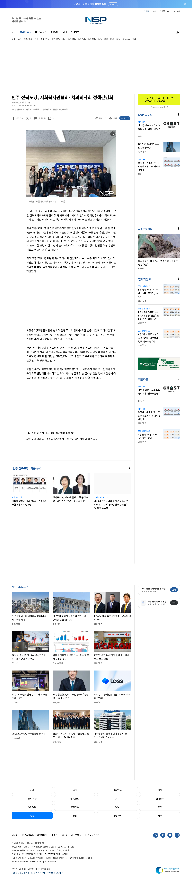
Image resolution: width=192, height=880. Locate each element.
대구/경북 (117, 790)
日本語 (162, 11)
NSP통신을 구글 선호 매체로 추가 (90, 4)
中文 (169, 11)
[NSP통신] (96, 20)
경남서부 (117, 815)
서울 (32, 790)
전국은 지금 (26, 32)
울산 (117, 798)
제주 (160, 815)
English (155, 11)
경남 (75, 815)
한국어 (147, 11)
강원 (117, 807)
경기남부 (32, 807)
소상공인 (54, 32)
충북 (160, 807)
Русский (176, 11)
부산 (75, 790)
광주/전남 (32, 798)
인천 (160, 790)
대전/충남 (74, 798)
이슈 (65, 32)
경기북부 (75, 807)
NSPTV (75, 32)
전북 (32, 815)
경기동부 (160, 798)
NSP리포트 (41, 32)
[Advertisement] (96, 67)
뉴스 (14, 32)
